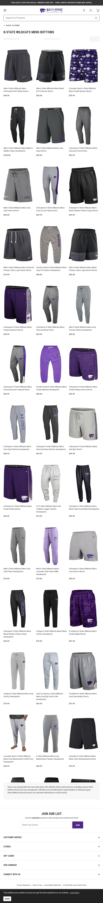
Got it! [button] (7, 899)
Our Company (10, 865)
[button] (84, 10)
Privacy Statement (23, 885)
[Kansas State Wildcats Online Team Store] (51, 10)
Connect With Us (11, 874)
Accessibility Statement (52, 885)
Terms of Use (37, 885)
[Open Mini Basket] (98, 10)
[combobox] (45, 18)
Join (78, 825)
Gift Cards (8, 856)
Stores (7, 846)
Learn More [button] (74, 893)
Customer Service (12, 837)
